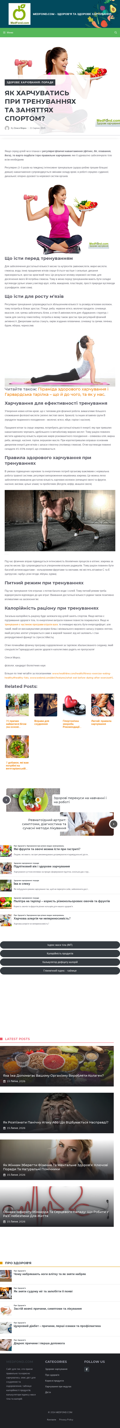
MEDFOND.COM (64, 1412)
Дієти (48, 1392)
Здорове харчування (56, 1368)
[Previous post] (6, 800)
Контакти (51, 1419)
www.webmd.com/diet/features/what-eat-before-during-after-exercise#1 (71, 677)
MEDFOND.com (19, 1362)
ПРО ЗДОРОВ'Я (18, 1263)
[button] (115, 32)
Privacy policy (66, 1419)
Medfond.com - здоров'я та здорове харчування (72, 14)
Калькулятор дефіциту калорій (60, 962)
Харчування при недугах (58, 1386)
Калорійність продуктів (60, 953)
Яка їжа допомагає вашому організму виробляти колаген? (53, 1075)
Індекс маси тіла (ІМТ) (60, 944)
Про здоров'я (52, 1374)
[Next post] (113, 824)
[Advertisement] (60, 1009)
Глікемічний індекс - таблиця (60, 970)
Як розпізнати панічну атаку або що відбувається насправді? (55, 1122)
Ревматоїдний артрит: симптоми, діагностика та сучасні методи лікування (44, 824)
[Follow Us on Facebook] (86, 1369)
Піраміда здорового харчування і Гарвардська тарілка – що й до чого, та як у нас (56, 392)
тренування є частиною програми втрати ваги (31, 624)
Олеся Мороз (20, 128)
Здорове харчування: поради (30, 82)
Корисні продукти (54, 1380)
